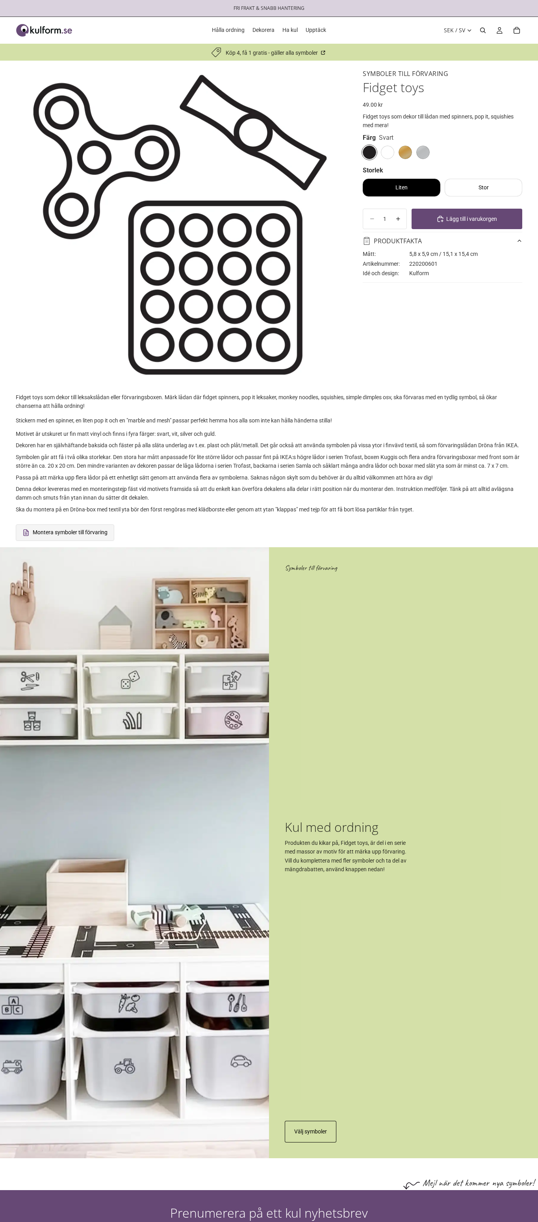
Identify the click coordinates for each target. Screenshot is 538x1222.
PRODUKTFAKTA (398, 240)
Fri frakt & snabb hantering (269, 8)
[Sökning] (483, 30)
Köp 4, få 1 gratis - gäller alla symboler (272, 53)
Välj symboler (310, 1131)
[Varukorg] (516, 30)
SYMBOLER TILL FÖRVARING (405, 73)
